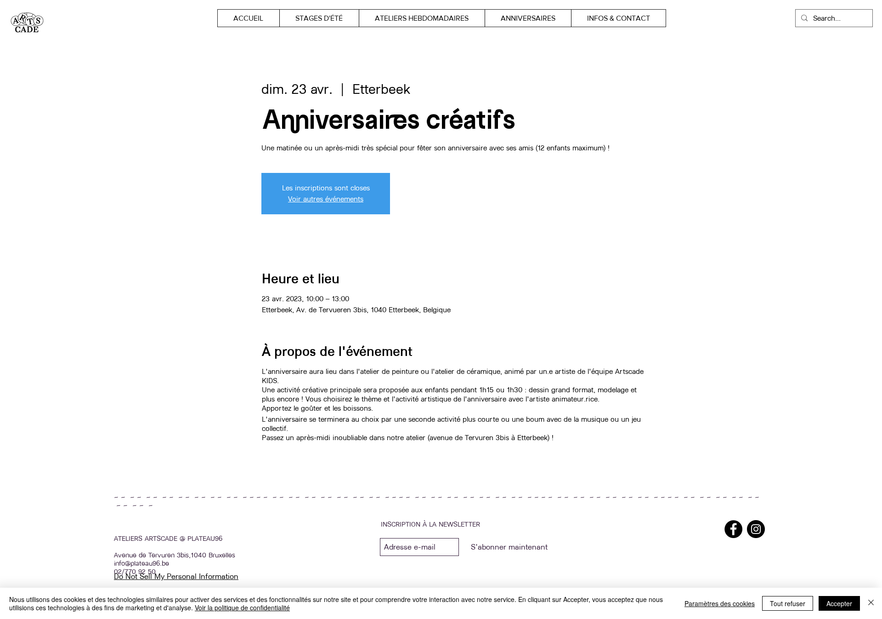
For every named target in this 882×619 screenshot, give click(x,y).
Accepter (839, 603)
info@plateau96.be (141, 563)
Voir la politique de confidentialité (242, 607)
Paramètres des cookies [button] (719, 603)
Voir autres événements (325, 199)
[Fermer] (870, 603)
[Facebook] (733, 529)
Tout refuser (787, 603)
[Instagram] (756, 529)
